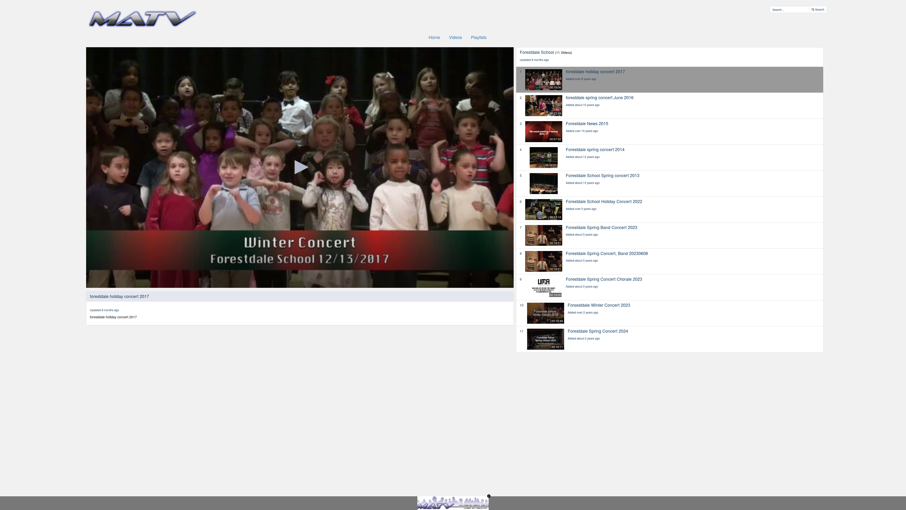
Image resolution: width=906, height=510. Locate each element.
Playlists (479, 37)
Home (434, 37)
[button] (299, 167)
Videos (455, 37)
